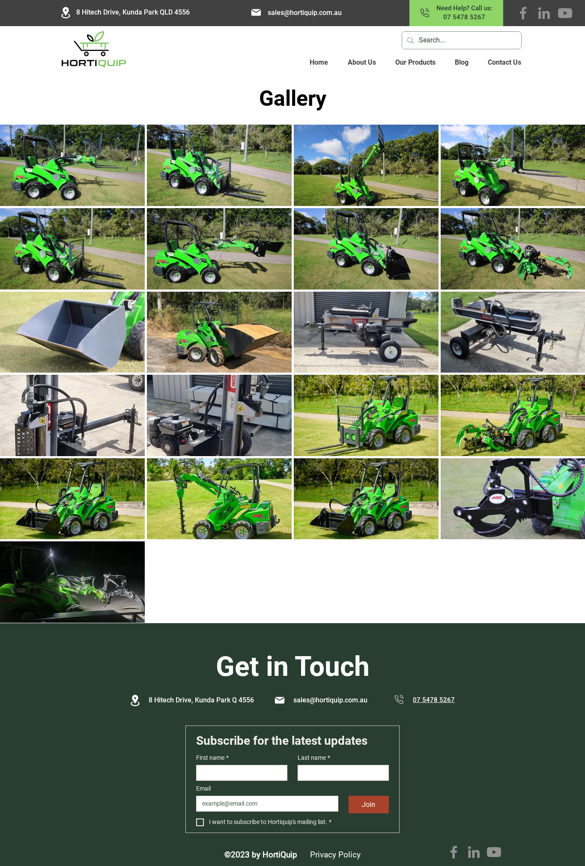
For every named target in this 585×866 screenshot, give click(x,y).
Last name (314, 757)
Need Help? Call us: (464, 8)
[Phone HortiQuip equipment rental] (424, 12)
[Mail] (279, 700)
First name (212, 757)
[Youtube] (565, 13)
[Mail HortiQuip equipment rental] (256, 12)
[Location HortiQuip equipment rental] (65, 12)
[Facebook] (523, 13)
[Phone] (399, 699)
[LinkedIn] (544, 13)
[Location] (134, 700)
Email (203, 788)
